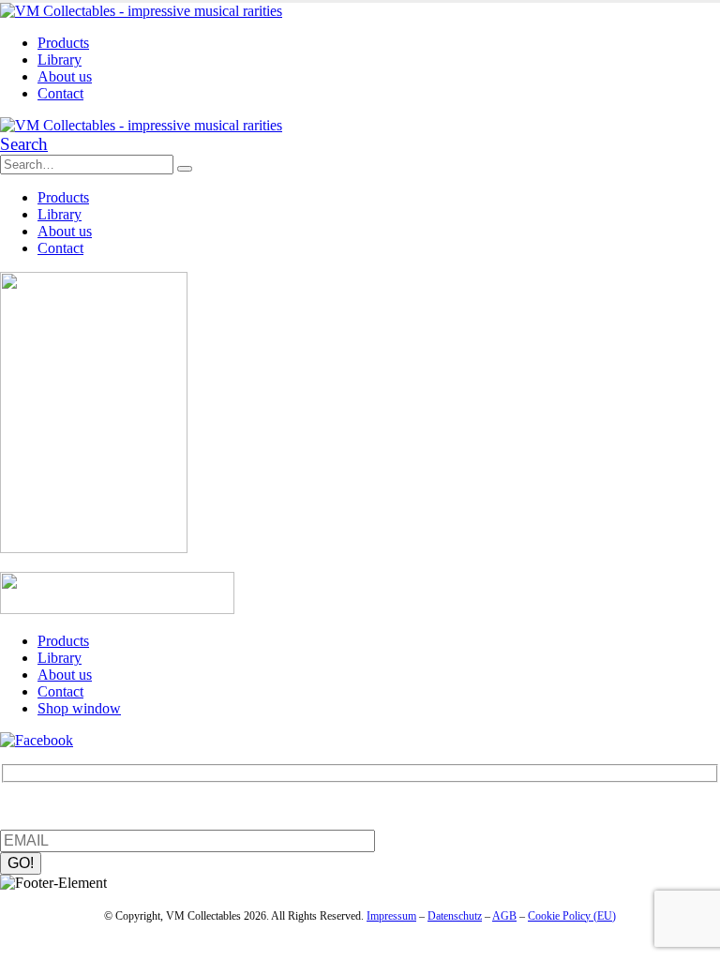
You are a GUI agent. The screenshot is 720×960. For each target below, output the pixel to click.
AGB (504, 915)
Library (60, 60)
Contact (60, 93)
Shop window (79, 708)
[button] (24, 144)
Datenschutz (455, 915)
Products (63, 43)
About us (65, 76)
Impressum (391, 915)
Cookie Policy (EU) (572, 915)
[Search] (184, 169)
